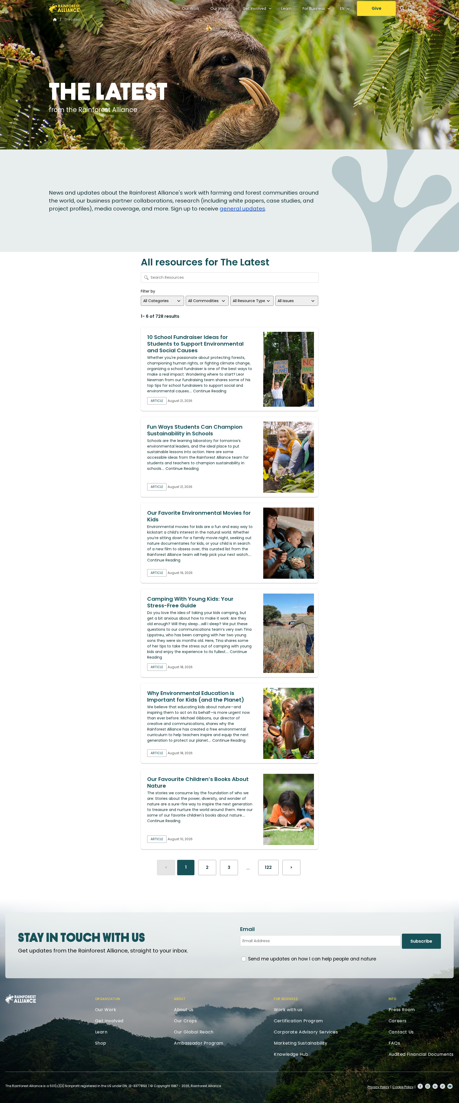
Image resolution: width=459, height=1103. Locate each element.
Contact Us (401, 1032)
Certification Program (298, 1021)
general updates (242, 208)
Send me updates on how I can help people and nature (312, 959)
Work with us (288, 1010)
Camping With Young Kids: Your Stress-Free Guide (190, 602)
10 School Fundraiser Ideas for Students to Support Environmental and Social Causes (195, 343)
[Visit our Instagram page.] (427, 1086)
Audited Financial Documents (421, 1054)
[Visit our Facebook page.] (420, 1086)
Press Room (402, 1010)
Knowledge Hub (291, 1054)
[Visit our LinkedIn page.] (435, 1086)
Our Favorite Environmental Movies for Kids (199, 516)
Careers (398, 1021)
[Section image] (288, 369)
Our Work (190, 8)
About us (184, 1010)
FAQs (394, 1043)
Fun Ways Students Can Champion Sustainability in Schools (195, 430)
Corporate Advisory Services (306, 1032)
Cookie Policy (403, 1087)
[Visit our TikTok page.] (442, 1086)
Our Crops (185, 1021)
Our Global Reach (194, 1032)
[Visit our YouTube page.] (450, 1086)
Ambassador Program (198, 1043)
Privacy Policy (378, 1087)
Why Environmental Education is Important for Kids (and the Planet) (195, 696)
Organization (107, 999)
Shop (100, 1043)
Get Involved (254, 8)
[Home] (64, 8)
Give (376, 8)
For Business (314, 8)
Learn (286, 8)
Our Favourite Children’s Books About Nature (198, 782)
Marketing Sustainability (300, 1043)
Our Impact (221, 8)
